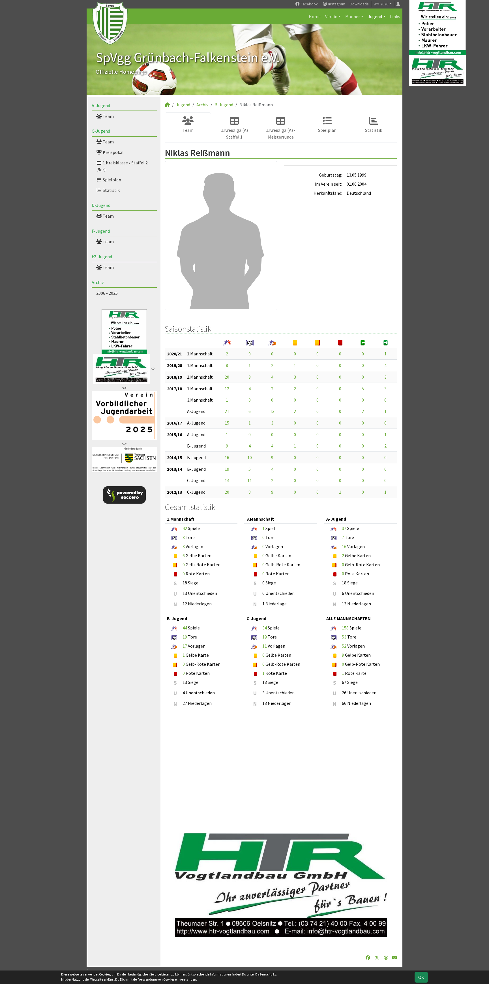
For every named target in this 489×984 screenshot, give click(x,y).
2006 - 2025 (107, 293)
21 (227, 411)
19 (227, 469)
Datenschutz (265, 974)
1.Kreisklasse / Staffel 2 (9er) (122, 166)
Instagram (336, 4)
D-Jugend (101, 205)
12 (227, 388)
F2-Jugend (102, 256)
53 (344, 637)
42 (185, 528)
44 (185, 628)
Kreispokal (113, 152)
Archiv (98, 282)
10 (249, 457)
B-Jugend (224, 104)
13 (272, 411)
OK (421, 977)
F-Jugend (101, 231)
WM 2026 (381, 4)
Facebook (309, 4)
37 (344, 528)
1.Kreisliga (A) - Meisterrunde (280, 133)
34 (264, 628)
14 (227, 480)
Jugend (375, 16)
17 (185, 646)
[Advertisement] (281, 767)
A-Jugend (101, 105)
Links (395, 16)
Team (108, 116)
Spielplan (111, 180)
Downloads (359, 4)
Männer (352, 16)
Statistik (111, 190)
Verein (331, 16)
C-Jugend (101, 131)
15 (227, 423)
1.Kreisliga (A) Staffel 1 (234, 133)
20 (227, 377)
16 (227, 457)
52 (344, 646)
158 (345, 628)
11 (249, 480)
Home (315, 16)
